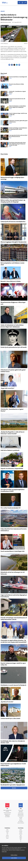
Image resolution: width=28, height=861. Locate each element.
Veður (21, 835)
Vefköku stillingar (14, 855)
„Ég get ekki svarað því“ (7, 388)
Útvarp (7, 838)
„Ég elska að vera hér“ (7, 702)
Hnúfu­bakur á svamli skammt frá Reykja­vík (13, 685)
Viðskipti (7, 831)
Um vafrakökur (20, 821)
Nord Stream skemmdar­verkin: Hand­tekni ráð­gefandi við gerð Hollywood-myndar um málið (17, 144)
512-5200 (21, 810)
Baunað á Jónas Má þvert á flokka (16, 84)
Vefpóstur (20, 820)
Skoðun (7, 835)
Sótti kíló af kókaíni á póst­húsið (10, 450)
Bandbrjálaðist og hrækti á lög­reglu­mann (13, 785)
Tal (20, 841)
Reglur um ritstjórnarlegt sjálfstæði (7, 811)
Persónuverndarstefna (7, 812)
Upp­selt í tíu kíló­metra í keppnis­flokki (12, 468)
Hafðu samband (20, 813)
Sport (7, 832)
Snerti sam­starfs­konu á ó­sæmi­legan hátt (18, 76)
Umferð (20, 818)
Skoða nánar (4, 851)
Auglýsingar (21, 811)
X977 (20, 839)
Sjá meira (14, 788)
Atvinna (20, 832)
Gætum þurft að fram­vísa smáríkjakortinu (13, 221)
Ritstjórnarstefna (20, 814)
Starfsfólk (20, 817)
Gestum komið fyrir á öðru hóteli (10, 718)
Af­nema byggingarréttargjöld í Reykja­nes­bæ (13, 242)
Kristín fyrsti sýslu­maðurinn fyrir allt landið (14, 347)
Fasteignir (20, 831)
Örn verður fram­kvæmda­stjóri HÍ (10, 508)
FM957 (21, 838)
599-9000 (8, 816)
